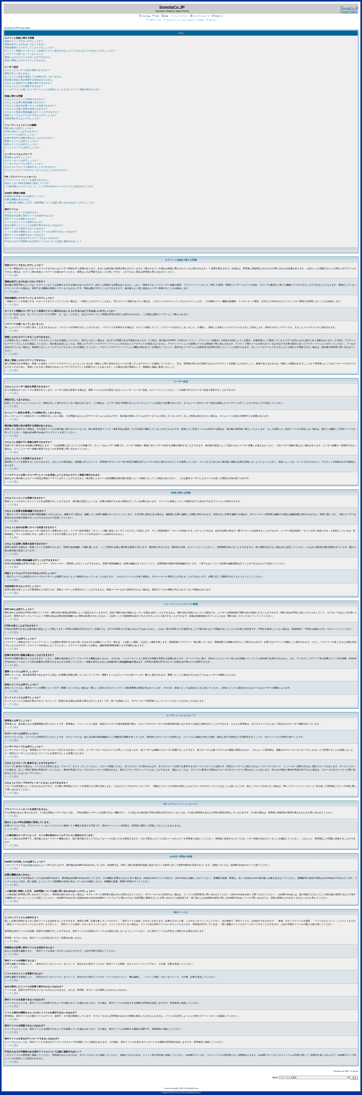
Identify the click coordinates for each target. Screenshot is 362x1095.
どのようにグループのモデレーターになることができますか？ (36, 170)
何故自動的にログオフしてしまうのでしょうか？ (29, 47)
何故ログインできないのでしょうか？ (24, 41)
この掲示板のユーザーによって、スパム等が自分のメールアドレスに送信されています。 (50, 186)
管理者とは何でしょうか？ (18, 157)
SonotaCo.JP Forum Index (17, 28)
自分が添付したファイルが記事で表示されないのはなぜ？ (34, 225)
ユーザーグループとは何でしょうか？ (24, 163)
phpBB (175, 1088)
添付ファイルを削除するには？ (20, 219)
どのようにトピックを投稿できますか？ (25, 99)
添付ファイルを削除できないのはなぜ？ (25, 235)
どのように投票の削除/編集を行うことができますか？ (32, 112)
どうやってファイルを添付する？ (22, 212)
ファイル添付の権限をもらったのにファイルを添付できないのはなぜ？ (41, 231)
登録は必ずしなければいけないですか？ (25, 44)
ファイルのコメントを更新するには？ (24, 222)
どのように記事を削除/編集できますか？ (25, 102)
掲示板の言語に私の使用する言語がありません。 (29, 79)
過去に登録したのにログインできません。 (26, 60)
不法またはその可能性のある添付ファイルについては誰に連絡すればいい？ (43, 241)
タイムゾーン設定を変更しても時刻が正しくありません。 (34, 76)
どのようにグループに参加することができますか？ (31, 167)
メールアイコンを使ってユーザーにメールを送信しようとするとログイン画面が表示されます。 (53, 89)
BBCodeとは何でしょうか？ (19, 128)
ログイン (213, 20)
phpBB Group (32, 865)
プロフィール (155, 20)
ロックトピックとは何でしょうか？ (23, 147)
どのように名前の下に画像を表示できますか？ (28, 83)
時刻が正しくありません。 (18, 73)
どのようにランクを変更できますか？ (24, 86)
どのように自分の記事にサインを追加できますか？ (31, 105)
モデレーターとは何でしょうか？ (22, 160)
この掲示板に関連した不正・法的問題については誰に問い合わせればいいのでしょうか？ (50, 202)
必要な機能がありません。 (18, 199)
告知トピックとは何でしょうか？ (22, 144)
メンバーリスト (180, 16)
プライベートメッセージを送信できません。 (27, 180)
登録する (219, 16)
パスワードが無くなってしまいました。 (25, 54)
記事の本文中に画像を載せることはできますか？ (29, 138)
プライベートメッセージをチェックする (184, 20)
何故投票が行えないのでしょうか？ (23, 118)
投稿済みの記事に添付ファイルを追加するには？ (29, 215)
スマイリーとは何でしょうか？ (20, 134)
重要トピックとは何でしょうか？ (22, 141)
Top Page (146, 16)
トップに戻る (11, 275)
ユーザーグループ (201, 16)
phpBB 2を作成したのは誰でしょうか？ (25, 196)
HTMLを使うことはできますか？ (21, 131)
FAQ (157, 16)
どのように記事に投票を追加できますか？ (26, 109)
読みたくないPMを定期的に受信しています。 (28, 183)
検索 (166, 16)
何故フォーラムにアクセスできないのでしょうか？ (31, 115)
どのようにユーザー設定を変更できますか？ (27, 70)
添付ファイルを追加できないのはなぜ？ (25, 228)
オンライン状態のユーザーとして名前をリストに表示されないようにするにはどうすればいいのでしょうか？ (60, 50)
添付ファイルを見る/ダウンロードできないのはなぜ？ (32, 238)
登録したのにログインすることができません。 (28, 57)
